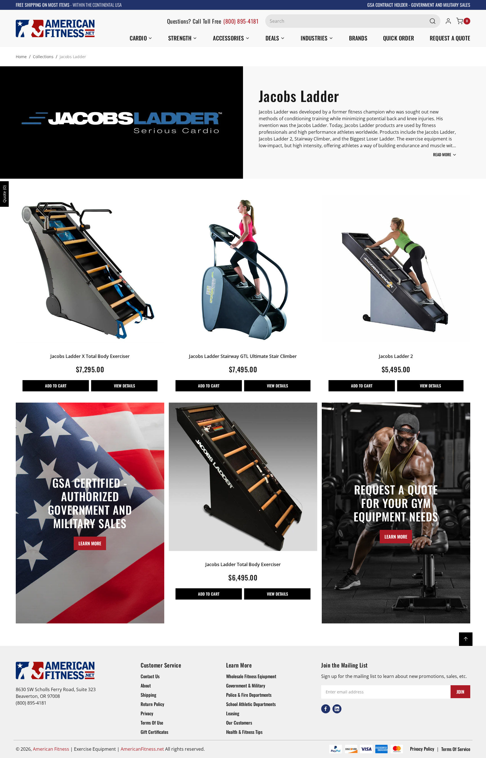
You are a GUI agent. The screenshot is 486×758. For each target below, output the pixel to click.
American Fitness (51, 749)
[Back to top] (465, 639)
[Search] (432, 21)
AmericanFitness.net (142, 749)
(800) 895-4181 (240, 21)
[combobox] (352, 21)
